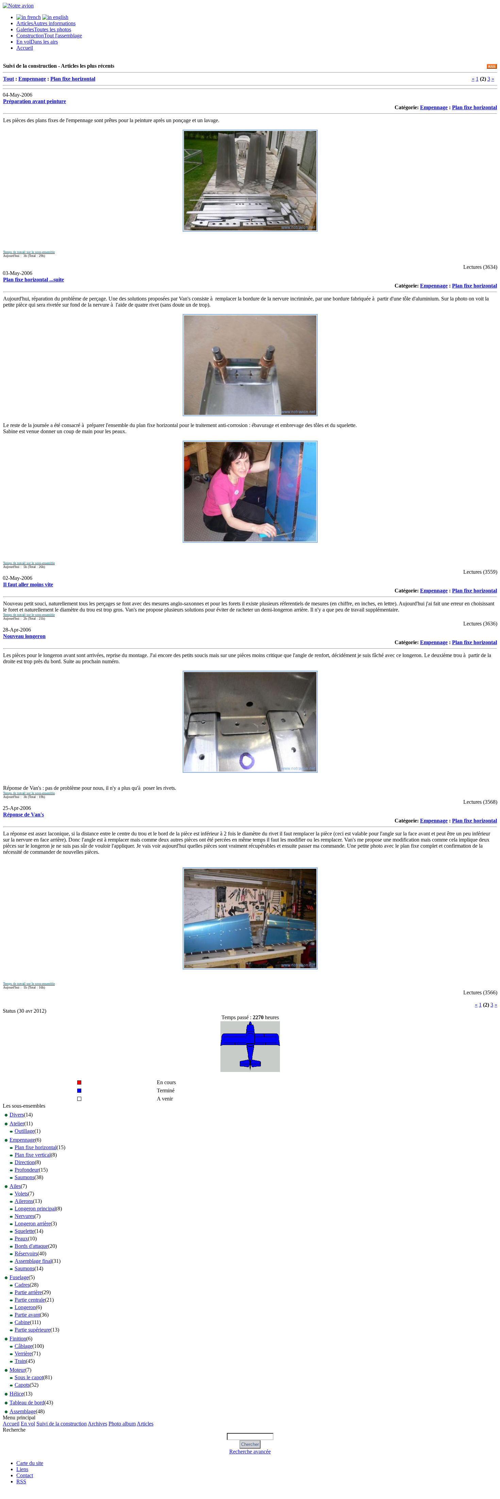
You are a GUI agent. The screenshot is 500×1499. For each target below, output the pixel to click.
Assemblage (23, 1411)
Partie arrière (28, 1292)
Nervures (24, 1216)
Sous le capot (29, 1377)
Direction (25, 1162)
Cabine (22, 1322)
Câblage (23, 1346)
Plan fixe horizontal (72, 79)
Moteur (17, 1370)
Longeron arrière (33, 1223)
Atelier (17, 1123)
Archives (97, 1424)
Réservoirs (26, 1253)
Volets (21, 1193)
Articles (46, 23)
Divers (17, 1115)
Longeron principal (35, 1208)
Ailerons (24, 1201)
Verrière (23, 1353)
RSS (21, 1481)
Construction (49, 35)
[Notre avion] (18, 6)
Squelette (24, 1231)
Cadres (22, 1285)
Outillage (24, 1131)
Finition (18, 1338)
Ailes (15, 1186)
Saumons (24, 1177)
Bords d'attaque (31, 1246)
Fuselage (19, 1277)
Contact (24, 1475)
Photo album (122, 1424)
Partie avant (27, 1315)
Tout (8, 79)
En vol (37, 42)
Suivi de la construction (61, 1424)
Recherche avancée (250, 1451)
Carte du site (29, 1463)
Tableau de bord (27, 1402)
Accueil (24, 48)
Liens (22, 1469)
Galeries (43, 29)
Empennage (32, 79)
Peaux (21, 1238)
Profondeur (27, 1170)
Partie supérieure (32, 1330)
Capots (22, 1385)
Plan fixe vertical (33, 1155)
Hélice (16, 1394)
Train (20, 1361)
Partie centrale (30, 1300)
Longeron (25, 1307)
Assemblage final (33, 1261)
